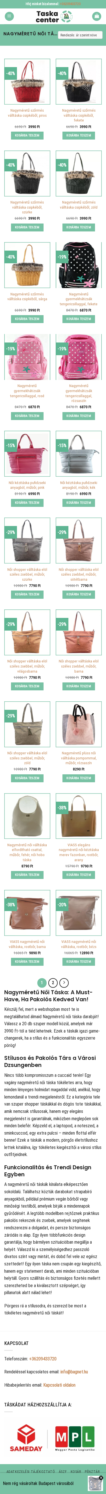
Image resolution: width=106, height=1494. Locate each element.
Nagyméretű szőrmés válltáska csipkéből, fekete (79, 115)
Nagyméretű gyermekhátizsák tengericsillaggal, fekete (79, 299)
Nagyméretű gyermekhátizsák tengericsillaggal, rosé (27, 390)
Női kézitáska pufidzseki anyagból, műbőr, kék (78, 485)
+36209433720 (70, 4)
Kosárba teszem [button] (27, 135)
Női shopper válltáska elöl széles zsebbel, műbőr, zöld (27, 758)
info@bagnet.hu (74, 1371)
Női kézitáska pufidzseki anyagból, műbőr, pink (27, 485)
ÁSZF (63, 1472)
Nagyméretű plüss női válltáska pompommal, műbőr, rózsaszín (79, 758)
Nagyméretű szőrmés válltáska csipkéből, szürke (27, 207)
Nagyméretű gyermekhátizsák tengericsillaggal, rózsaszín (79, 393)
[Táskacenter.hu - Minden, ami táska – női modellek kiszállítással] (53, 16)
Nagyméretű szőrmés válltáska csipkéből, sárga (27, 296)
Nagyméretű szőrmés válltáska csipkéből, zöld (79, 204)
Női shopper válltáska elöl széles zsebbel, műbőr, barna (79, 666)
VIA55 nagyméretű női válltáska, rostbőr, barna (27, 944)
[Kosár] (96, 16)
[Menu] (9, 16)
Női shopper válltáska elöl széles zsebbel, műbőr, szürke (27, 574)
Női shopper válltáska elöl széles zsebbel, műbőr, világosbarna (27, 666)
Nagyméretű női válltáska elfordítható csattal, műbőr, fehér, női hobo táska (27, 852)
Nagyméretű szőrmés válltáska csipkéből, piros (27, 113)
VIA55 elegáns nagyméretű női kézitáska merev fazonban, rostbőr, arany (79, 852)
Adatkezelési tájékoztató (31, 1472)
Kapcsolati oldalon (59, 1385)
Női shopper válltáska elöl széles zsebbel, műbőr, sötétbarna (79, 574)
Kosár (76, 1472)
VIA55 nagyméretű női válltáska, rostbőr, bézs (78, 944)
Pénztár (92, 1472)
